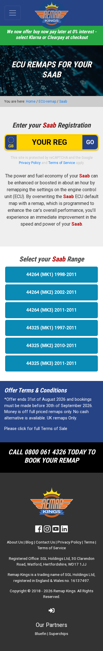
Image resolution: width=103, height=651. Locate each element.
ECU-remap (47, 101)
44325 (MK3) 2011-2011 (51, 363)
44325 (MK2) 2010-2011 (51, 345)
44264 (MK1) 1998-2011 (51, 274)
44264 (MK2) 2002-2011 (51, 292)
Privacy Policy (30, 163)
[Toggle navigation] (13, 13)
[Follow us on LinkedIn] (64, 530)
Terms (89, 542)
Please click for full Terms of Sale (35, 428)
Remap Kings (65, 591)
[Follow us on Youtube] (55, 530)
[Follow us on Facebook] (38, 530)
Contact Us (45, 542)
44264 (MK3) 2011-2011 (51, 310)
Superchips (58, 633)
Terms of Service (61, 163)
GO (90, 142)
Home (30, 101)
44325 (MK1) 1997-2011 (51, 328)
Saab (63, 101)
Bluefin (40, 633)
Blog (29, 542)
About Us (15, 542)
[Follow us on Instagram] (47, 530)
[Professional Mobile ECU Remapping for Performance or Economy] (51, 14)
